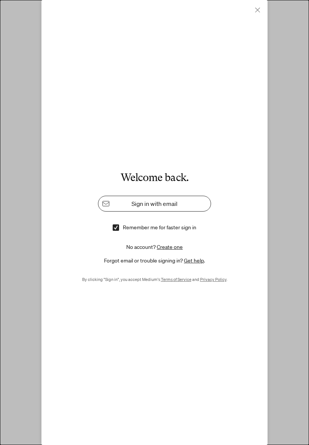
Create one (170, 247)
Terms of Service (176, 279)
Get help (194, 260)
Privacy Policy (213, 279)
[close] (257, 10)
